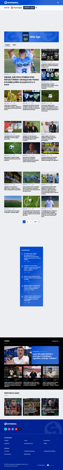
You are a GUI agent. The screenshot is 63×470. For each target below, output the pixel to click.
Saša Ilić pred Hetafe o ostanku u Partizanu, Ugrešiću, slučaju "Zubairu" (45, 356)
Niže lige (6, 74)
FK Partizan (36, 351)
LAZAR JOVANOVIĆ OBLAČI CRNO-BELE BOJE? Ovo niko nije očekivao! (12, 412)
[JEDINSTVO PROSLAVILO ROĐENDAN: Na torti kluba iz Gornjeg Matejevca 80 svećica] (31, 127)
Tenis (25, 440)
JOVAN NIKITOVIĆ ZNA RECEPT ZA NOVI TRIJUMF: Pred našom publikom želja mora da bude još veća (31, 213)
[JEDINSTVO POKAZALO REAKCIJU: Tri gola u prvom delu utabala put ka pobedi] (13, 177)
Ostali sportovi (28, 443)
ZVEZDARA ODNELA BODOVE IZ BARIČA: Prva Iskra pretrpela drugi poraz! (49, 65)
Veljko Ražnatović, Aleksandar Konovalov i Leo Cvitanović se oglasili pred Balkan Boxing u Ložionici (13, 384)
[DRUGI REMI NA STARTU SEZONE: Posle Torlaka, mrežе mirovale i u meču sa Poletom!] (50, 75)
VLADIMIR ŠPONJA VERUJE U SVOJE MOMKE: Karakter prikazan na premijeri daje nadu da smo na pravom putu (49, 213)
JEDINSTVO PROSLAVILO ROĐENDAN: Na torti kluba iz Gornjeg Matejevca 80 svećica (31, 138)
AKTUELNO (7, 408)
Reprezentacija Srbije (47, 380)
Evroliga (26, 406)
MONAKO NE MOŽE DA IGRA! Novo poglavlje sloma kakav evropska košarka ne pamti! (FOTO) (30, 411)
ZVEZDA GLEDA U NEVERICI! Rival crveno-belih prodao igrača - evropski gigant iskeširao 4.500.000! (32, 298)
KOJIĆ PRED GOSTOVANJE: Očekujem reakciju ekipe (12, 211)
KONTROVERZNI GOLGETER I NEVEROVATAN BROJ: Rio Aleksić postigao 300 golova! (49, 159)
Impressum (7, 454)
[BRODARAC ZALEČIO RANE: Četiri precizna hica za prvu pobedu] (13, 148)
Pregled (7, 45)
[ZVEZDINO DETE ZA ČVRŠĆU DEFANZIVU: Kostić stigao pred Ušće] (13, 127)
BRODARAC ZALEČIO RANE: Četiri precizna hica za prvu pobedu (12, 159)
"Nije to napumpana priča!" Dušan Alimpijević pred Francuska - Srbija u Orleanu (51, 384)
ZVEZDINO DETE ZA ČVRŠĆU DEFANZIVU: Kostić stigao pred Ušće (12, 138)
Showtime (47, 440)
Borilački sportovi (6, 380)
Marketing (27, 454)
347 (35, 222)
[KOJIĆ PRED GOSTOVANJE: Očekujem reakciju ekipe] (13, 201)
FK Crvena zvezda (26, 380)
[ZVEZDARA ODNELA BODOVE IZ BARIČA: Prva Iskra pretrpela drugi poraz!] (50, 55)
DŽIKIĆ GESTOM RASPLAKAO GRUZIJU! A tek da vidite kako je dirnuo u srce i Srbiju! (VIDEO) (49, 411)
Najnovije (6, 7)
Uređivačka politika (49, 451)
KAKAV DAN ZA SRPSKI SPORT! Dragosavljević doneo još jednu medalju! (32, 278)
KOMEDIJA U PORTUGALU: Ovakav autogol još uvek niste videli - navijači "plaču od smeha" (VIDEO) (32, 268)
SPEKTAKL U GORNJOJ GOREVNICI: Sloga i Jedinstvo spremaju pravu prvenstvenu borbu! (12, 107)
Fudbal (6, 440)
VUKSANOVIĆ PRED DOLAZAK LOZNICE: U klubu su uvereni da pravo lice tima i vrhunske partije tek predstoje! (31, 107)
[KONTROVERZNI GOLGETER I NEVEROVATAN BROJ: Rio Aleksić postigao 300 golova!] (50, 148)
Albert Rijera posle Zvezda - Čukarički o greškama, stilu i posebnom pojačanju (31, 384)
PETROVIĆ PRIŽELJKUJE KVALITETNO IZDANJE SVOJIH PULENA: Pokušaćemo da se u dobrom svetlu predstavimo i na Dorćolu (49, 108)
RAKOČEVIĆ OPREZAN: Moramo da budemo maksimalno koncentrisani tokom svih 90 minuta (31, 159)
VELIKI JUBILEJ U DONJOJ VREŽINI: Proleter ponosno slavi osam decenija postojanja (48, 138)
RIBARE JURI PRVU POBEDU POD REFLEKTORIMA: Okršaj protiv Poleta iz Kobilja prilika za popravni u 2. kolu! (21, 81)
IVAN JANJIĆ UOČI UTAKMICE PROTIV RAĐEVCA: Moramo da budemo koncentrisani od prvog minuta (31, 189)
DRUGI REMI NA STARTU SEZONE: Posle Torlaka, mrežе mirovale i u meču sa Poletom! (49, 86)
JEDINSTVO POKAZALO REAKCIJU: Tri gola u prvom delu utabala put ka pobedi (12, 188)
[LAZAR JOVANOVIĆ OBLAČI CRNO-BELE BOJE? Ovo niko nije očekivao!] (13, 407)
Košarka (6, 443)
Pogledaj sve (55, 341)
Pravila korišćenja (29, 451)
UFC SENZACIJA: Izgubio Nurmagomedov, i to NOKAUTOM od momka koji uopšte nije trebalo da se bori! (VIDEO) (32, 256)
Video (14, 45)
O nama (6, 451)
